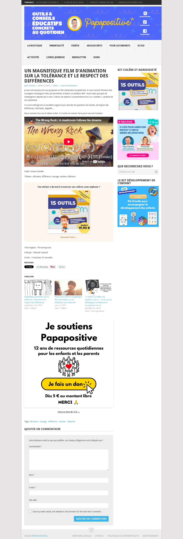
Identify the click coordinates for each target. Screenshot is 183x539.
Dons (97, 57)
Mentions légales (81, 536)
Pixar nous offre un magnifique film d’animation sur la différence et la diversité (68, 300)
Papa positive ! (39, 536)
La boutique (34, 45)
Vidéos (75, 45)
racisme (62, 421)
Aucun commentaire (69, 86)
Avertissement (150, 536)
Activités (33, 57)
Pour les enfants (120, 45)
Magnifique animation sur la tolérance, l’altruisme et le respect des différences (36, 300)
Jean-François (29, 86)
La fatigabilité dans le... (48, 2)
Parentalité (56, 45)
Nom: (32, 474)
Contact (99, 536)
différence (52, 421)
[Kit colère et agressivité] (138, 113)
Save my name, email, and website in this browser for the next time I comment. (67, 511)
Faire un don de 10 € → (69, 412)
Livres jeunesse (55, 57)
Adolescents (94, 45)
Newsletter (79, 57)
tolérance (71, 421)
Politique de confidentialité (123, 536)
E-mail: (32, 487)
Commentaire (35, 446)
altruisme (34, 421)
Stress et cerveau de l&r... (102, 2)
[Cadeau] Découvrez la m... (130, 2)
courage (42, 421)
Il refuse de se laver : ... (75, 2)
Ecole (141, 45)
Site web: (33, 500)
